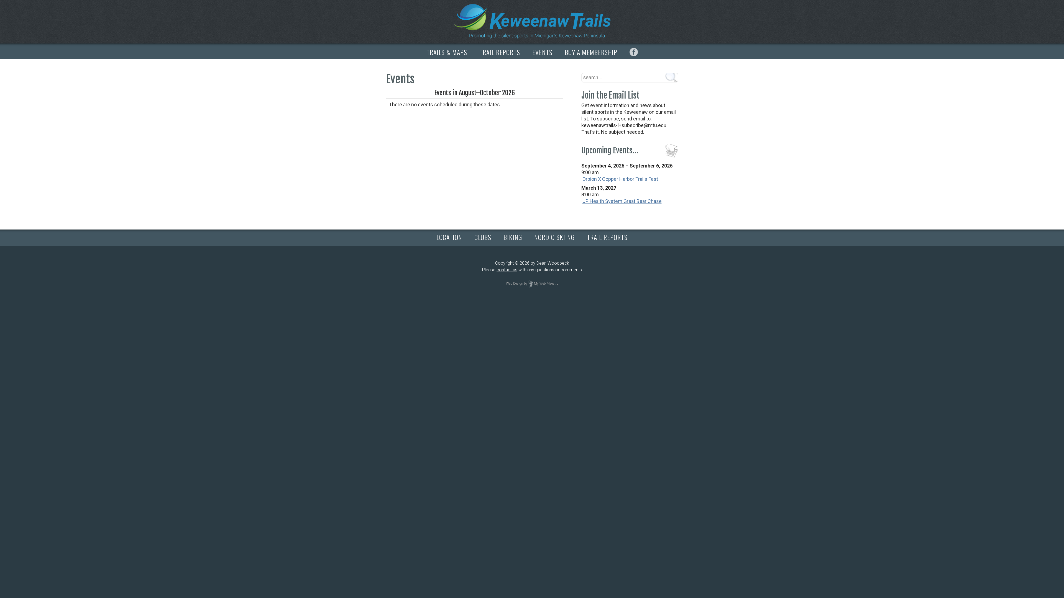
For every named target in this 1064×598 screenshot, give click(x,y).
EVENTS (542, 52)
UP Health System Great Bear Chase (622, 201)
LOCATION (449, 237)
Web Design (514, 283)
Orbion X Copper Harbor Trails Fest (620, 179)
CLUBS (482, 237)
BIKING (512, 237)
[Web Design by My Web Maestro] (530, 283)
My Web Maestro (546, 283)
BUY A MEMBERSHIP (591, 52)
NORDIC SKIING (554, 237)
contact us (507, 269)
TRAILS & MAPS (446, 52)
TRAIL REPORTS (499, 52)
